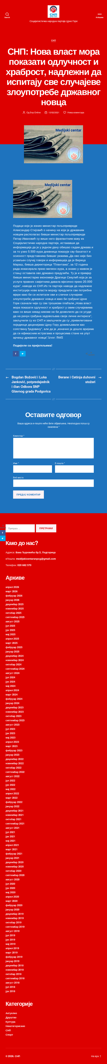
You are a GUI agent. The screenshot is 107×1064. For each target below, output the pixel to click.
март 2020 (12, 901)
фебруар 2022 (14, 802)
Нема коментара (75, 112)
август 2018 (13, 982)
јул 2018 (10, 987)
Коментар (18, 436)
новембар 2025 (15, 608)
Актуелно (11, 1013)
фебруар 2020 (14, 905)
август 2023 (13, 724)
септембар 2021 (15, 823)
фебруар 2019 (14, 957)
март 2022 (12, 797)
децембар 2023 (15, 707)
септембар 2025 (15, 617)
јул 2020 (10, 883)
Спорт (9, 1034)
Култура (10, 1021)
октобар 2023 (13, 716)
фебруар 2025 (14, 647)
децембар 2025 (15, 604)
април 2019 (12, 948)
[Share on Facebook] (16, 353)
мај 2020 (10, 892)
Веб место (18, 477)
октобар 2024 (13, 664)
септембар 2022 (15, 772)
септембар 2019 (15, 926)
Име (16, 463)
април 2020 (12, 896)
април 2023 (12, 742)
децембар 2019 (15, 914)
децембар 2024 (15, 656)
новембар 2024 (15, 660)
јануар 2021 (12, 858)
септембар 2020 (15, 875)
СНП (53, 40)
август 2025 (13, 621)
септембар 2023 (15, 720)
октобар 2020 (13, 871)
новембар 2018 (15, 969)
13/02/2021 (53, 112)
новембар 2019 (15, 918)
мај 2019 (10, 944)
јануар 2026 (12, 600)
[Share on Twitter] (23, 353)
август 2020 (13, 879)
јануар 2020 (12, 909)
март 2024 (12, 694)
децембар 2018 (15, 965)
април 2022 (12, 793)
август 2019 (13, 931)
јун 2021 (10, 836)
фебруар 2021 (14, 853)
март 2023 (12, 746)
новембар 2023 (15, 711)
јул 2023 (10, 729)
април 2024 (12, 690)
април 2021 (12, 845)
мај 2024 (10, 686)
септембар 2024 (15, 668)
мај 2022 (10, 789)
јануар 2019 (12, 961)
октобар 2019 (13, 922)
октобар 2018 (13, 974)
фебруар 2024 (14, 699)
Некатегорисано (15, 1026)
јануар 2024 (12, 703)
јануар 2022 (12, 806)
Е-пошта (60, 463)
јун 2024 (10, 681)
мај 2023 (10, 737)
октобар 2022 (13, 767)
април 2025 (12, 638)
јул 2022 (10, 780)
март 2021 (12, 849)
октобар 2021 (13, 819)
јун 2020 (10, 888)
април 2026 (12, 587)
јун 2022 (10, 785)
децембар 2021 (15, 810)
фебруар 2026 (14, 595)
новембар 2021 (15, 815)
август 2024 (13, 673)
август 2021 (13, 828)
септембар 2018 (15, 978)
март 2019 (12, 952)
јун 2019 (10, 939)
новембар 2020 (15, 866)
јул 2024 (10, 677)
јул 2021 (10, 832)
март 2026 (12, 591)
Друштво (11, 1017)
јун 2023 (10, 733)
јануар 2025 (12, 651)
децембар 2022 (15, 759)
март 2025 (12, 643)
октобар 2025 (13, 613)
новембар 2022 (15, 763)
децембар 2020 (15, 862)
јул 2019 (10, 935)
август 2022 (13, 776)
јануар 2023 (12, 754)
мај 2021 (10, 840)
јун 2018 (10, 991)
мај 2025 (10, 634)
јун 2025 (10, 630)
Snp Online (35, 112)
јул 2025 (10, 625)
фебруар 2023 (14, 750)
